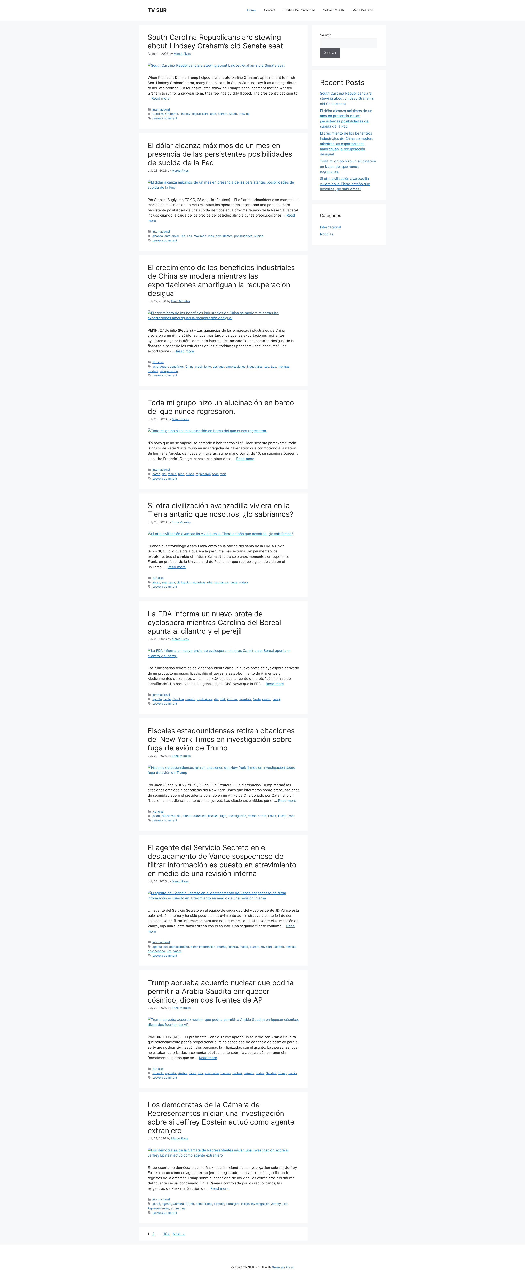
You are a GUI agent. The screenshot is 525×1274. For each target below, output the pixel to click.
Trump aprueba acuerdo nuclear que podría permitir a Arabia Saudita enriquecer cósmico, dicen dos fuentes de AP (221, 991)
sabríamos (221, 582)
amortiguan (160, 366)
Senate (222, 113)
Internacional (161, 109)
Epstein (219, 1204)
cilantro (190, 699)
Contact (269, 10)
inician (245, 1204)
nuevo (266, 699)
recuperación (169, 371)
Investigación (237, 816)
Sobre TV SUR (333, 10)
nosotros (199, 582)
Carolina (158, 113)
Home (251, 10)
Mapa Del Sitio (362, 10)
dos (200, 1073)
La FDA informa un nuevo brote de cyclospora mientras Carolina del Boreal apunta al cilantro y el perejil (214, 622)
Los (273, 366)
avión (156, 816)
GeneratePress (283, 1267)
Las (189, 236)
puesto (254, 946)
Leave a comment (164, 118)
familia (172, 474)
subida (258, 236)
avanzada (168, 582)
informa (232, 699)
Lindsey (185, 113)
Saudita (271, 1073)
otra (210, 582)
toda (215, 474)
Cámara (178, 1204)
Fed (182, 236)
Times (272, 816)
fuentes (225, 1073)
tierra (234, 582)
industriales (255, 366)
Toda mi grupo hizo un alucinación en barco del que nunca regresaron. (221, 406)
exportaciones (235, 366)
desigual (218, 366)
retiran (252, 816)
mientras (284, 366)
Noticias (158, 362)
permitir (249, 1073)
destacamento (179, 946)
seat (213, 113)
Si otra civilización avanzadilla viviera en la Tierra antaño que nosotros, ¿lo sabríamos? (220, 509)
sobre (262, 816)
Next (179, 1234)
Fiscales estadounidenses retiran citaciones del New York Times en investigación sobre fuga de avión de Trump (221, 739)
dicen (192, 1073)
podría (260, 1073)
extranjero (233, 1204)
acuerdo (158, 1073)
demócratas (204, 1204)
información (207, 946)
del (164, 474)
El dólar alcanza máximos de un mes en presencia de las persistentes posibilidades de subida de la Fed (220, 154)
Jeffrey (276, 1204)
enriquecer (212, 1073)
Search (325, 35)
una (169, 951)
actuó (156, 1204)
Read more (161, 98)
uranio (292, 1073)
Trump (282, 816)
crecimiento (203, 366)
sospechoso (156, 951)
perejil (276, 699)
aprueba (171, 1073)
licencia (233, 946)
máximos (200, 236)
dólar (175, 236)
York (291, 816)
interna (221, 946)
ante (167, 236)
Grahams (171, 113)
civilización (184, 582)
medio (244, 946)
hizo (181, 474)
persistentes (224, 236)
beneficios (177, 366)
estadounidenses (194, 816)
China (189, 366)
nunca (190, 474)
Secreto (278, 946)
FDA (223, 699)
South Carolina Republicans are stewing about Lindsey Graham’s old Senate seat (215, 41)
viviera (243, 582)
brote (167, 699)
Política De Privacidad (299, 10)
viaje (223, 474)
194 (167, 1234)
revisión (266, 946)
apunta (157, 699)
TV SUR (157, 10)
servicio (291, 946)
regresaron (203, 474)
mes (211, 236)
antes (156, 582)
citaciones (168, 816)
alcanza (157, 236)
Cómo (189, 1204)
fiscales (213, 816)
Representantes (158, 1208)
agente (157, 946)
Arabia (182, 1073)
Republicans (200, 113)
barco (156, 474)
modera (153, 371)
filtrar (194, 946)
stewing (244, 113)
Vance (177, 951)
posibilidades (243, 236)
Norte (257, 699)
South (233, 113)
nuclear (237, 1073)
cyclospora (204, 699)
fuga (223, 816)
